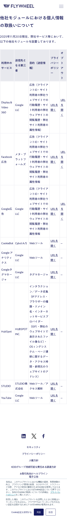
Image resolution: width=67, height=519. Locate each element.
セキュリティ (33, 447)
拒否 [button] (51, 512)
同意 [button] (39, 512)
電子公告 (33, 476)
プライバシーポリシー (33, 454)
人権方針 (33, 460)
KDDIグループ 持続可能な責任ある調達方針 (33, 467)
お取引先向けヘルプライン (34, 473)
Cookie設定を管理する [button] (21, 512)
